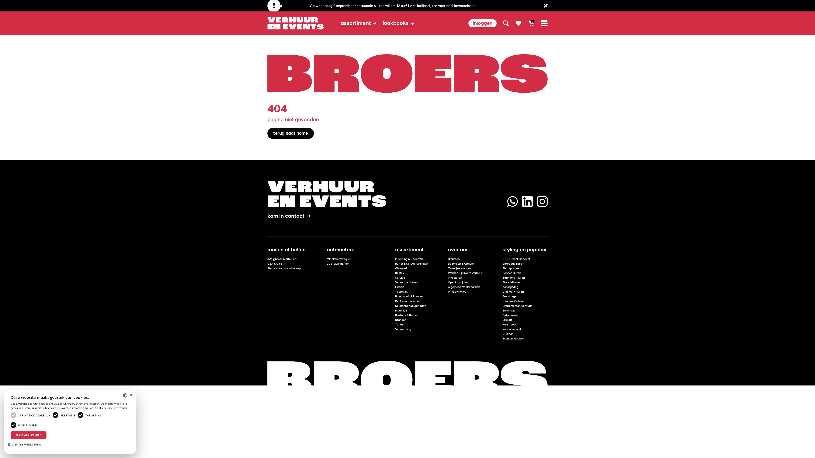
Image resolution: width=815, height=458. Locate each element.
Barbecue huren (513, 263)
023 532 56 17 (276, 263)
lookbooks (396, 23)
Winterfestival (512, 329)
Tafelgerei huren (514, 277)
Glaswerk (401, 268)
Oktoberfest (510, 315)
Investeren (455, 277)
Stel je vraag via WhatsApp (284, 268)
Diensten (454, 259)
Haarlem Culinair (513, 301)
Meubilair (401, 310)
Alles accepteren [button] (28, 435)
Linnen (399, 287)
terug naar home (290, 133)
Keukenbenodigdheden (410, 305)
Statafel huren (512, 282)
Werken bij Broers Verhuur (465, 273)
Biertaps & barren (406, 315)
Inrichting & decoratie (409, 259)
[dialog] (70, 422)
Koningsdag (510, 287)
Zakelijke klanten (459, 268)
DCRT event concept (516, 259)
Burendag (509, 310)
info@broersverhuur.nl (282, 259)
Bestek (399, 273)
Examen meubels (514, 338)
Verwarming (403, 329)
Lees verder (120, 408)
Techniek (401, 291)
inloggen (482, 23)
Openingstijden (458, 282)
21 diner (508, 333)
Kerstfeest (509, 324)
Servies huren (512, 273)
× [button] (131, 395)
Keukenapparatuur (407, 301)
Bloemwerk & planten (409, 296)
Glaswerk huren (513, 291)
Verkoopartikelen (406, 282)
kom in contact (286, 216)
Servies (400, 277)
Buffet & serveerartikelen (411, 263)
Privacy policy (457, 291)
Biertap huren (512, 268)
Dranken (400, 319)
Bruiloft (507, 319)
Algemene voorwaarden (464, 287)
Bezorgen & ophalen (461, 263)
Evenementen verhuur (517, 305)
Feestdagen (510, 296)
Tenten (400, 324)
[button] (26, 444)
